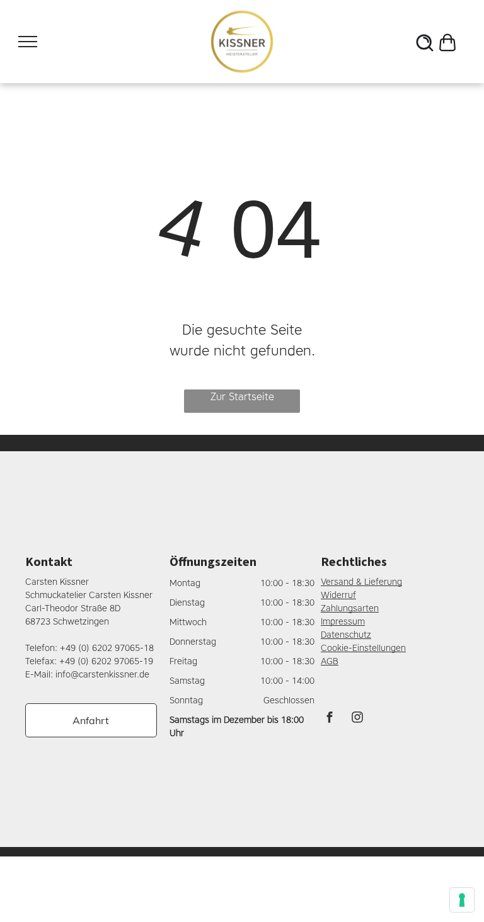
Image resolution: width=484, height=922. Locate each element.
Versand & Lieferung (361, 582)
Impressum (343, 621)
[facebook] (329, 718)
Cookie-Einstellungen (363, 648)
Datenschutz (346, 635)
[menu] (27, 41)
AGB (329, 661)
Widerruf (338, 595)
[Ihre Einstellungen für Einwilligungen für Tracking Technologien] (462, 900)
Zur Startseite (242, 397)
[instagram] (357, 718)
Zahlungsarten (350, 608)
